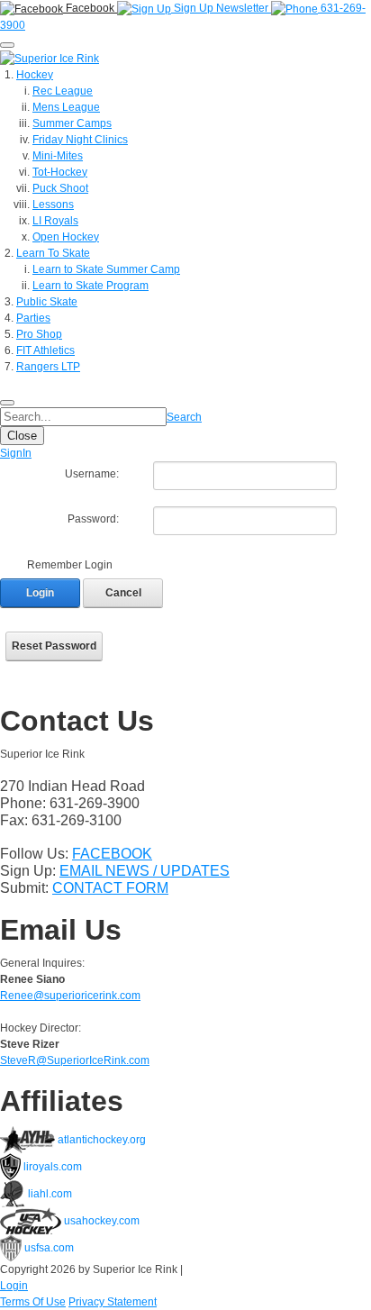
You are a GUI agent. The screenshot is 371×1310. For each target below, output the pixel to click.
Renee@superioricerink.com (70, 995)
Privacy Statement (112, 1302)
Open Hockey (65, 237)
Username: (92, 474)
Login (40, 593)
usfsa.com (48, 1248)
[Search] (7, 402)
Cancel (123, 593)
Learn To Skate (53, 253)
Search (184, 417)
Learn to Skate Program (90, 285)
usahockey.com (100, 1220)
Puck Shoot (60, 188)
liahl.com (48, 1193)
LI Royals (55, 220)
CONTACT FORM (110, 888)
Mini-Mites (57, 156)
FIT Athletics (45, 350)
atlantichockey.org (100, 1139)
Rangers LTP (48, 366)
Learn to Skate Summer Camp (106, 269)
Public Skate (46, 302)
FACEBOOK (112, 853)
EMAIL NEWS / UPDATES (144, 870)
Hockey (34, 74)
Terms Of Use (33, 1302)
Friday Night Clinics (80, 139)
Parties (33, 318)
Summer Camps (72, 123)
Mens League (66, 107)
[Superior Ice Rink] (49, 57)
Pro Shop (39, 334)
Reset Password (54, 646)
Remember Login (70, 565)
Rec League (62, 91)
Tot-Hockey (59, 172)
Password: (93, 519)
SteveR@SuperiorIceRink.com (74, 1060)
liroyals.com (51, 1166)
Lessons (53, 204)
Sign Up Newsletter (221, 8)
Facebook (90, 8)
